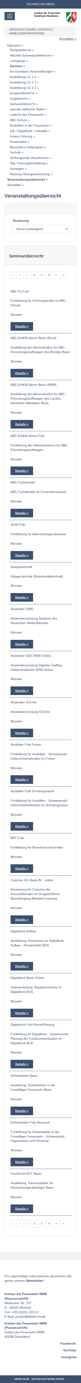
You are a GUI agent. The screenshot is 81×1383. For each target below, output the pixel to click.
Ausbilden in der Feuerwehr (29, 125)
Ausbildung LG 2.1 (23, 82)
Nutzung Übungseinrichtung (30, 174)
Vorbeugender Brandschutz (29, 158)
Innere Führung (21, 136)
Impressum (21, 1379)
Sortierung (21, 220)
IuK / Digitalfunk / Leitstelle (28, 131)
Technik (15, 152)
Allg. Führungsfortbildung (28, 163)
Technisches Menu (40, 4)
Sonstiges (17, 168)
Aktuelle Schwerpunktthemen (30, 55)
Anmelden (66, 38)
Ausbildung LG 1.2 (23, 77)
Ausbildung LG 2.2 (23, 88)
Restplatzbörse (20, 50)
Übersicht (14, 45)
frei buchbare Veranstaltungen (31, 71)
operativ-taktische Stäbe (27, 109)
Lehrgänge (17, 61)
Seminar (16, 66)
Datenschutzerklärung (48, 1379)
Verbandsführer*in (23, 104)
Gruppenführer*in (22, 93)
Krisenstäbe (18, 142)
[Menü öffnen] (9, 16)
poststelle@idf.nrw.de (30, 1316)
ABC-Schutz (18, 120)
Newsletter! (35, 1280)
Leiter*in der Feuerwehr (27, 114)
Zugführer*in (19, 98)
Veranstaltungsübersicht (26, 179)
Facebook (68, 1343)
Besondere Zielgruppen (26, 147)
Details (20, 326)
